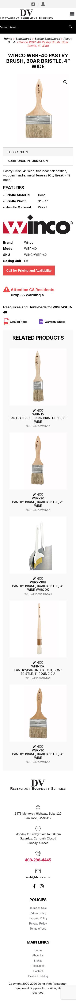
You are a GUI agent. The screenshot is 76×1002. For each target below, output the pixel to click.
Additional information (28, 161)
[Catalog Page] (27, 320)
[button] (65, 82)
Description (18, 152)
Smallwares (23, 38)
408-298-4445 (38, 860)
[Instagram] (42, 886)
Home (8, 38)
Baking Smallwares (47, 38)
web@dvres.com (38, 877)
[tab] (38, 152)
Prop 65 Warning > (27, 295)
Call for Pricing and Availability (29, 270)
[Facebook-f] (34, 886)
